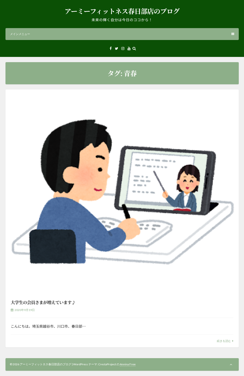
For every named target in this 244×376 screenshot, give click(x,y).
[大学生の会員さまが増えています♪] (122, 191)
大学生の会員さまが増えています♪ (43, 302)
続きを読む (224, 341)
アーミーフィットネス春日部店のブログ (122, 11)
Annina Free (128, 364)
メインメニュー (20, 34)
